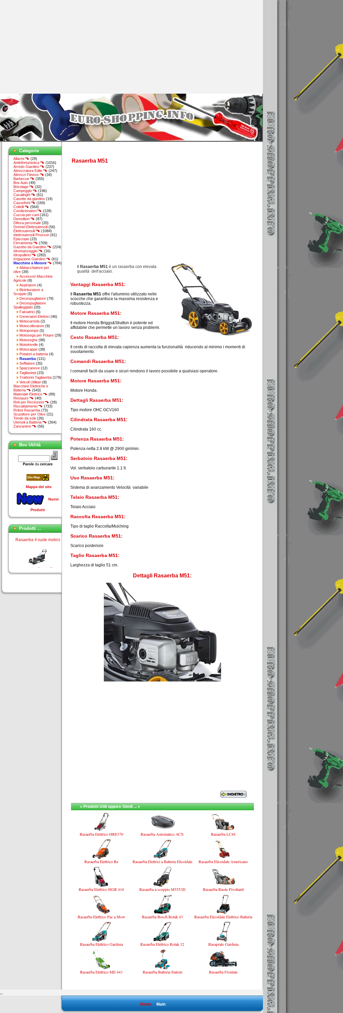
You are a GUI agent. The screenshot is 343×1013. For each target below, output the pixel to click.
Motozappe (28, 349)
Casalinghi (22, 195)
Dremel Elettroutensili (30, 227)
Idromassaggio (26, 251)
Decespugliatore (32, 298)
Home (145, 1004)
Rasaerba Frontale (223, 972)
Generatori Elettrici (34, 316)
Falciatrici (27, 312)
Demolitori (21, 219)
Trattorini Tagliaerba (35, 377)
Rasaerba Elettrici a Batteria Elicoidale (162, 861)
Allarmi (19, 159)
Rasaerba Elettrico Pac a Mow (101, 916)
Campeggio (23, 191)
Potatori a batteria (33, 354)
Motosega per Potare (36, 335)
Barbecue (21, 179)
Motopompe (29, 331)
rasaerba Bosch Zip (38, 563)
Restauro (21, 398)
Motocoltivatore (31, 326)
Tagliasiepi (27, 373)
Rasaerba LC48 (223, 834)
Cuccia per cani (26, 215)
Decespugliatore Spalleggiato (29, 305)
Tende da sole (24, 418)
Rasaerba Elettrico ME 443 (101, 972)
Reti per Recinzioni (29, 402)
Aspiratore (27, 285)
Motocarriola (29, 321)
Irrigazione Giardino (29, 259)
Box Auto (20, 183)
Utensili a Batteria (28, 422)
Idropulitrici (22, 255)
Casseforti (22, 203)
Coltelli (19, 207)
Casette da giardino (29, 199)
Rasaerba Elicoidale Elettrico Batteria (223, 916)
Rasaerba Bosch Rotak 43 (162, 916)
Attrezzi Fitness (26, 175)
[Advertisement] (56, 47)
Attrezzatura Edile (28, 171)
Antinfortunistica (26, 163)
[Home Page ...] (131, 140)
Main (160, 1004)
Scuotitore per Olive (29, 414)
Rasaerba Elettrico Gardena (101, 944)
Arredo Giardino (26, 167)
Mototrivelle (28, 345)
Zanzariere (22, 426)
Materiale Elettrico (28, 394)
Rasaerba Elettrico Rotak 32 (162, 944)
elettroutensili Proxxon (31, 235)
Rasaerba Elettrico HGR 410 (101, 889)
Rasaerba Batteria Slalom (162, 972)
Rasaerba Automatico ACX (162, 834)
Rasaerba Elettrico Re (101, 861)
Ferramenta (23, 243)
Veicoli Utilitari (30, 382)
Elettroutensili (24, 231)
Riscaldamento (26, 406)
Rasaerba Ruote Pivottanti (223, 889)
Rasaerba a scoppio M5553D (162, 889)
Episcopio (21, 239)
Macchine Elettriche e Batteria (30, 388)
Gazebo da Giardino (30, 247)
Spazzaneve (29, 368)
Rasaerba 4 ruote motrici (37, 534)
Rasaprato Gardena (223, 944)
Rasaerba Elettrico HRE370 (101, 834)
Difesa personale (27, 223)
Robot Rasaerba (26, 410)
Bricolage (21, 187)
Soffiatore (27, 363)
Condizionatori (25, 211)
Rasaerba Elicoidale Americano (223, 861)
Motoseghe (28, 340)
